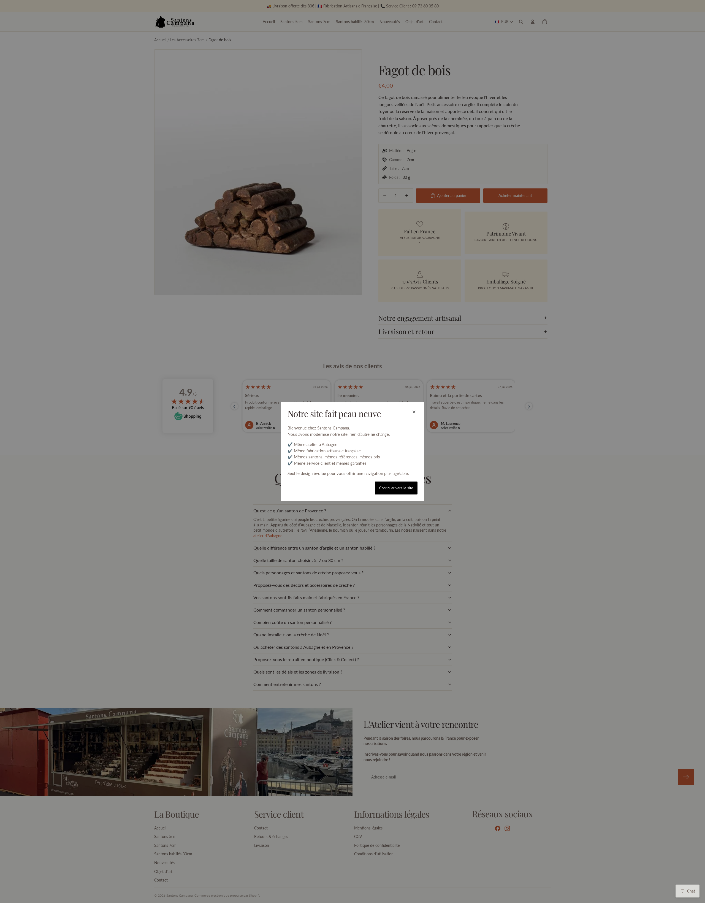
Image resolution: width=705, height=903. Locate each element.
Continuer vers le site (396, 488)
